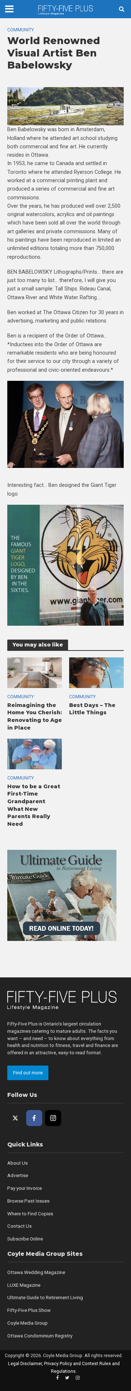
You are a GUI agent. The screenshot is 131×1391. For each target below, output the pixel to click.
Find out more (28, 1072)
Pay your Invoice (24, 1188)
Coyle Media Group (27, 1323)
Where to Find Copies (30, 1213)
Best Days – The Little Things (92, 709)
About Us (17, 1163)
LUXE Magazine (23, 1285)
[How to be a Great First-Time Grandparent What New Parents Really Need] (34, 753)
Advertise (17, 1175)
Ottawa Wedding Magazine (36, 1272)
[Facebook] (34, 1118)
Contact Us (19, 1226)
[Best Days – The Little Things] (96, 672)
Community (20, 29)
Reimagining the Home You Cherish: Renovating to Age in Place (34, 716)
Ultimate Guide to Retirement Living (45, 1297)
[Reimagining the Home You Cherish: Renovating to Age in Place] (34, 672)
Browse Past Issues (28, 1201)
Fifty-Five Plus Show (29, 1310)
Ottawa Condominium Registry (39, 1336)
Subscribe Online (25, 1239)
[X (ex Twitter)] (15, 1118)
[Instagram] (53, 1118)
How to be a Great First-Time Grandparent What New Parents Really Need (33, 805)
